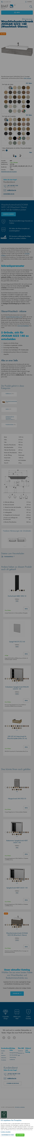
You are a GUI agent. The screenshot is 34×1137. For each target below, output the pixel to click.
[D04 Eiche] (15, 88)
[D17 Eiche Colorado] (15, 92)
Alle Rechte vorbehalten (20, 1107)
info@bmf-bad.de (11, 190)
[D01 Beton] (10, 88)
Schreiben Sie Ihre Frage (13, 1083)
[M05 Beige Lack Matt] (23, 106)
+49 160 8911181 (7, 1)
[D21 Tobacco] (23, 92)
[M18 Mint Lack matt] (10, 111)
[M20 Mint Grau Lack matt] (19, 111)
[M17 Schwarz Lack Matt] (28, 106)
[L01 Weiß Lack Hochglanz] (15, 133)
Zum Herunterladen (13, 1055)
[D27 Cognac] (23, 97)
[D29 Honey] (6, 102)
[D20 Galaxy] (19, 92)
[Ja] (20, 156)
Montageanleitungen (14, 1052)
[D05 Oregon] (19, 88)
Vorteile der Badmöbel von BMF (21, 1053)
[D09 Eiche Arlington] (28, 88)
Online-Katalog (13, 1057)
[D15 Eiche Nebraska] (6, 92)
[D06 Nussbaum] (23, 88)
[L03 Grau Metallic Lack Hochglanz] (19, 102)
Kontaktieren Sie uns (9, 194)
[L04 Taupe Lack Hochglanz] (23, 102)
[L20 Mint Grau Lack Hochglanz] (15, 106)
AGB (2, 1053)
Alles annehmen (20, 1134)
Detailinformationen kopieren (9, 171)
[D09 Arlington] (23, 120)
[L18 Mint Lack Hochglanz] (6, 106)
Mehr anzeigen (27, 78)
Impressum (3, 1055)
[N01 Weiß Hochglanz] (6, 88)
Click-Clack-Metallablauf (23, 325)
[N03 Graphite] (10, 102)
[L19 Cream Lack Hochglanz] (10, 106)
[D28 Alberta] (28, 97)
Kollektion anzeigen (8, 214)
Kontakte (3, 1050)
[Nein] (14, 156)
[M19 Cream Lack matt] (15, 111)
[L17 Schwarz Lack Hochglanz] (28, 102)
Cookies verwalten (6, 1132)
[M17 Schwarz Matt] (15, 138)
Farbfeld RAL (12, 1059)
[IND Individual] (23, 111)
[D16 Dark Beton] (10, 92)
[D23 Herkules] (6, 97)
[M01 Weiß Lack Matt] (19, 106)
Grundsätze (3, 1060)
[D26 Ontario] (19, 97)
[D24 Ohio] (10, 97)
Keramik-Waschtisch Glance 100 (14, 317)
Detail (26, 608)
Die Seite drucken (28, 19)
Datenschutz (3, 1057)
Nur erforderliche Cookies (7, 1134)
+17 (17, 682)
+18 (17, 791)
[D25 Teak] (15, 97)
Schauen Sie (16, 993)
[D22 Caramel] (28, 92)
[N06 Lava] (15, 102)
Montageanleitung (8, 556)
